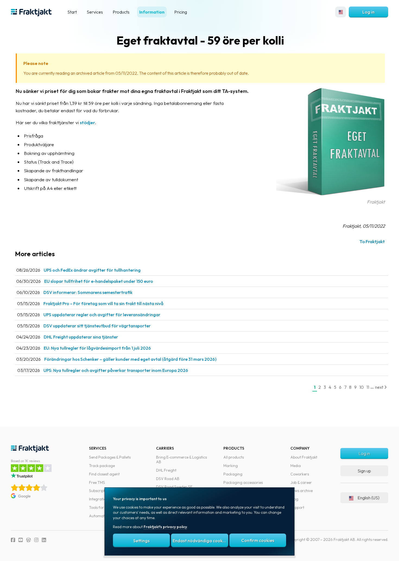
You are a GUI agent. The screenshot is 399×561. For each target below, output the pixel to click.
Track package (102, 465)
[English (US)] (340, 12)
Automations (100, 515)
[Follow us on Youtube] (20, 540)
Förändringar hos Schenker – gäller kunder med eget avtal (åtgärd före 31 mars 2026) (130, 359)
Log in (368, 12)
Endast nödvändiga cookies (200, 540)
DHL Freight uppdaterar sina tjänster (81, 337)
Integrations (99, 499)
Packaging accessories (243, 482)
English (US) (368, 497)
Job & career (301, 482)
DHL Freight (166, 470)
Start (72, 12)
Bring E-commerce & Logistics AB (181, 459)
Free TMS (97, 482)
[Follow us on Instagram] (36, 540)
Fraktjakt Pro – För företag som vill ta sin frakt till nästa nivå (103, 303)
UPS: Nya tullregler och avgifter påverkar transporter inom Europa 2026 (115, 370)
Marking (230, 465)
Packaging (232, 474)
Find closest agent (104, 474)
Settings (141, 540)
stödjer (87, 122)
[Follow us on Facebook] (13, 540)
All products (233, 457)
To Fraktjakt (372, 241)
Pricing (180, 12)
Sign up (364, 471)
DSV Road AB (167, 478)
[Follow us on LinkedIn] (44, 540)
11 (367, 387)
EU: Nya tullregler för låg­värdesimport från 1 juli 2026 (97, 348)
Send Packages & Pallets (110, 457)
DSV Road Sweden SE (174, 486)
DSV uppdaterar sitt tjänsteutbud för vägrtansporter (97, 325)
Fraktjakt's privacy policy (165, 526)
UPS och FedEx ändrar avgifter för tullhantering (92, 270)
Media (295, 465)
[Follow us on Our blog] (28, 540)
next (379, 387)
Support (297, 507)
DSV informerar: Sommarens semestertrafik (87, 292)
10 (361, 387)
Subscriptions (100, 490)
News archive (301, 490)
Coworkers (299, 474)
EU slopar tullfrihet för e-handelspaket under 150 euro (98, 281)
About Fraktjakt (303, 457)
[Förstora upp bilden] (330, 194)
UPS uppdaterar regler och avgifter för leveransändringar (101, 314)
